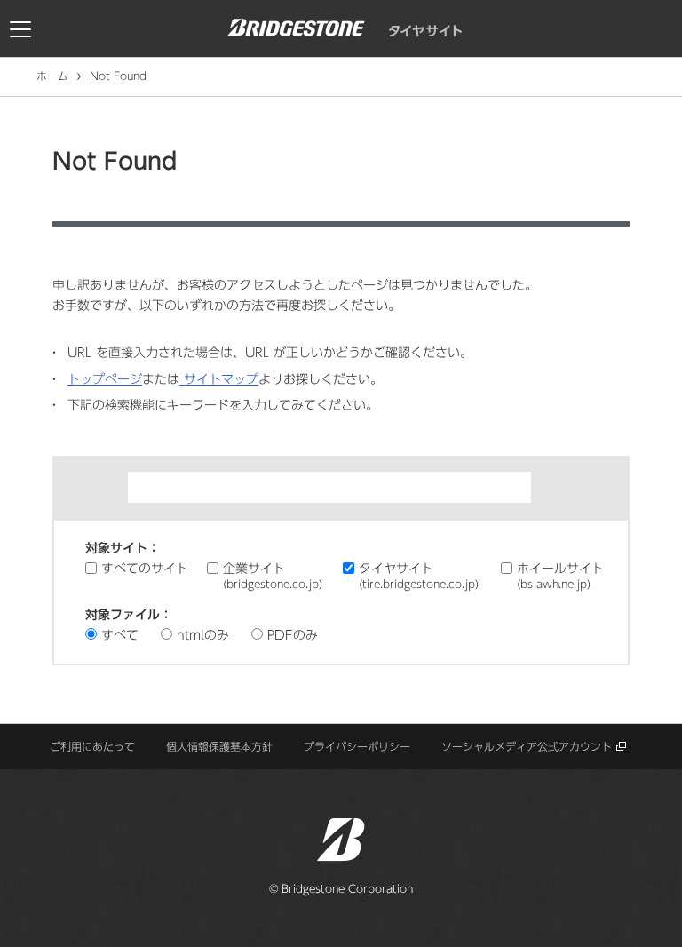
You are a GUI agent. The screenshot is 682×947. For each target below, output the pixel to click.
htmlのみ (203, 635)
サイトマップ (218, 379)
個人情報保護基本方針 (219, 746)
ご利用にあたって (92, 746)
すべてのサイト (144, 568)
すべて (120, 635)
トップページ (104, 379)
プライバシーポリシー (357, 746)
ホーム (52, 75)
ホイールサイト (560, 575)
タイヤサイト (419, 575)
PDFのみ (292, 635)
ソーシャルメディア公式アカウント (526, 746)
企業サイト (272, 575)
